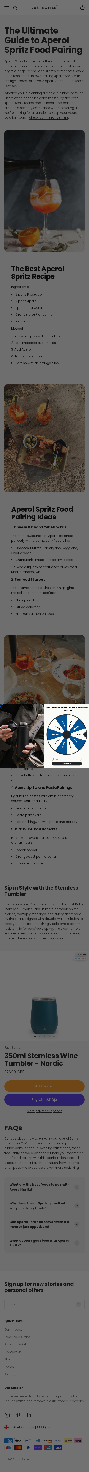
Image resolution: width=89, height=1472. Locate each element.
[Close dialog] (1, 705)
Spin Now (66, 763)
